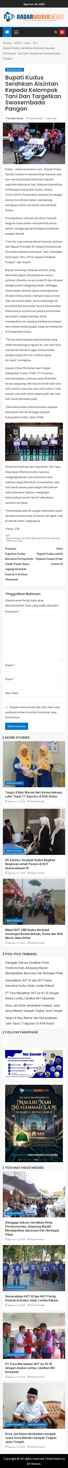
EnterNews (53, 1458)
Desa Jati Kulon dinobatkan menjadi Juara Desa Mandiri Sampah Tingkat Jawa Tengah (30, 1438)
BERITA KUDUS (14, 70)
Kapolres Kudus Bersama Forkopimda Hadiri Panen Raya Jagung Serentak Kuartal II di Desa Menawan (19, 564)
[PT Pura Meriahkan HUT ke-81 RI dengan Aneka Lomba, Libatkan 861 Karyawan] (34, 1336)
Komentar (12, 611)
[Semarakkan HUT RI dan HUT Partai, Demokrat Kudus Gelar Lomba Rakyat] (34, 1268)
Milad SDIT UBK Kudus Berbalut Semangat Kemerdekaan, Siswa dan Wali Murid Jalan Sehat (34, 934)
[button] (16, 32)
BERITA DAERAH (15, 1213)
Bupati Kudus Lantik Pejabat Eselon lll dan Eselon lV (49, 556)
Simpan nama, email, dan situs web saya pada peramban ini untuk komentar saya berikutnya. (32, 712)
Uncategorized (16, 1287)
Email (9, 679)
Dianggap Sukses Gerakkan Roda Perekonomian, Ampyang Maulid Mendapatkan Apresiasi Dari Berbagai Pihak (34, 968)
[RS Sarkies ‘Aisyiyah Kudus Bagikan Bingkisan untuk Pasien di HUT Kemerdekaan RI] (34, 832)
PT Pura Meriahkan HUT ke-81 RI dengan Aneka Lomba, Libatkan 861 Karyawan (30, 1368)
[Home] (7, 32)
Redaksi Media (16, 118)
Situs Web (11, 693)
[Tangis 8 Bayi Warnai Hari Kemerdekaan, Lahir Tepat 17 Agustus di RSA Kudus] (34, 764)
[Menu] (16, 32)
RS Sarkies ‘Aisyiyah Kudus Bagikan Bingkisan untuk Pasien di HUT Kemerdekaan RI (30, 864)
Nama (10, 665)
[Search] (55, 32)
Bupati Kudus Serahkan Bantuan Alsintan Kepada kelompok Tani (33, 539)
